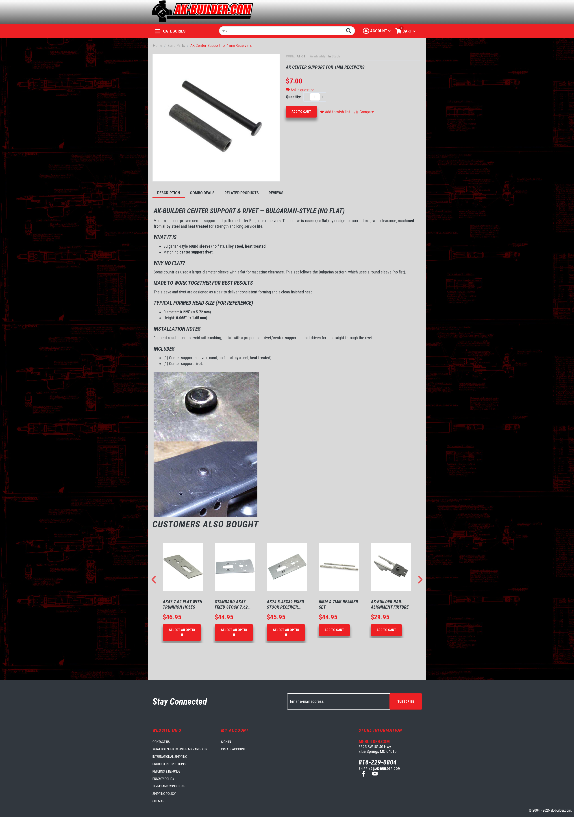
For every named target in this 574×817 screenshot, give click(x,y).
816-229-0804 (378, 762)
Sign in (226, 742)
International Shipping (169, 757)
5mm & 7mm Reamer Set (286, 604)
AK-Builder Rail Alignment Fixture (338, 604)
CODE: (291, 56)
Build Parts (176, 45)
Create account (233, 749)
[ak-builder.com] (202, 10)
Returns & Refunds (166, 771)
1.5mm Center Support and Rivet (390, 604)
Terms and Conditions (168, 786)
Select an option (182, 632)
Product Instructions (169, 764)
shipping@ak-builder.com (379, 769)
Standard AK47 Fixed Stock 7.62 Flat (179, 604)
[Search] (348, 30)
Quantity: (293, 96)
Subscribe (405, 701)
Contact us (161, 742)
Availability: (318, 56)
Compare (367, 111)
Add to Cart (301, 112)
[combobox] (287, 30)
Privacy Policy (163, 779)
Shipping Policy (164, 794)
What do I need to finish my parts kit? (179, 749)
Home (157, 45)
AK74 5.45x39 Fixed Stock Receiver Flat (233, 604)
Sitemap (158, 801)
